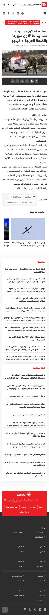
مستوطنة (28, 196)
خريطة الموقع (24, 511)
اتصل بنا (33, 506)
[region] (24, 63)
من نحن (23, 506)
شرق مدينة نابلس (12, 201)
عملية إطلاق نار (16, 196)
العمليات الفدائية (27, 201)
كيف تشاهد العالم (28, 5)
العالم (44, 114)
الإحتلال (36, 114)
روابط (41, 506)
